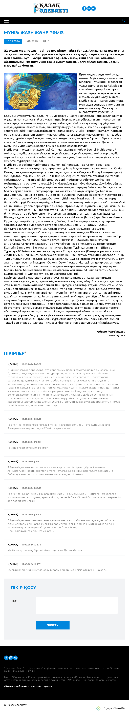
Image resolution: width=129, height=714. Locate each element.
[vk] (93, 8)
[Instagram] (89, 8)
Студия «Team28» (114, 708)
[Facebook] (84, 8)
